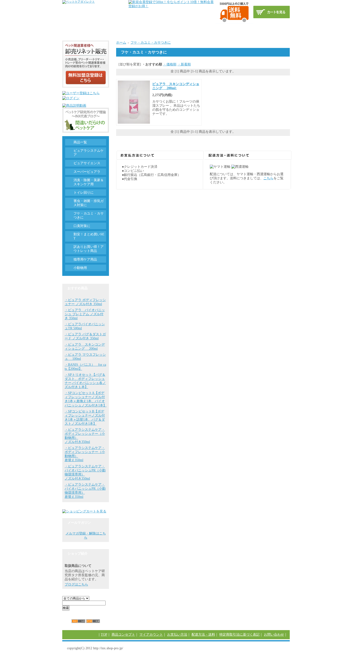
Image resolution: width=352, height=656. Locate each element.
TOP (69, 28)
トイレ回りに (84, 192)
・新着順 (184, 64)
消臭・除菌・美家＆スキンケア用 (89, 182)
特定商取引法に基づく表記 (232, 28)
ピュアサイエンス (87, 163)
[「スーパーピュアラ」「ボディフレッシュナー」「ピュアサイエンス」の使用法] (74, 105)
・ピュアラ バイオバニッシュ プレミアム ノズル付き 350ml (85, 314)
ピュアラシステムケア (89, 153)
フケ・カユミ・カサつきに (151, 42)
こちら (268, 178)
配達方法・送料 (193, 28)
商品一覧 (80, 142)
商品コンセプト (92, 28)
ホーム (121, 42)
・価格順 (169, 64)
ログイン (118, 28)
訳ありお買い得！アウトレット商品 (89, 249)
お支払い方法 (163, 28)
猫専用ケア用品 (85, 259)
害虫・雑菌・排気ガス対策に (89, 203)
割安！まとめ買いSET (89, 236)
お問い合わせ (270, 28)
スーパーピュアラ (87, 172)
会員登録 (139, 28)
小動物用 (80, 268)
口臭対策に (82, 226)
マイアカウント (151, 634)
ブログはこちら (76, 584)
